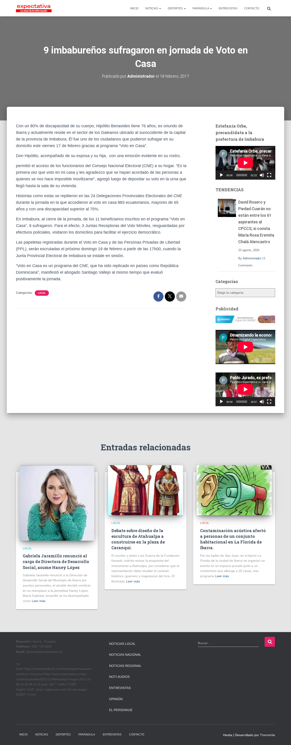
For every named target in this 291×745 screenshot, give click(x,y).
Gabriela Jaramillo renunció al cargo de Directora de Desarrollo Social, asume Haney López (56, 561)
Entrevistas (120, 688)
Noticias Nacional (125, 654)
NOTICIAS (152, 8)
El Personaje (121, 710)
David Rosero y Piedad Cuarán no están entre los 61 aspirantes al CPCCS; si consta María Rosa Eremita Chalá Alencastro (256, 222)
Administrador (252, 258)
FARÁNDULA (201, 8)
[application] (245, 163)
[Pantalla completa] (269, 175)
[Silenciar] (262, 175)
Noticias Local (122, 643)
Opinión (116, 699)
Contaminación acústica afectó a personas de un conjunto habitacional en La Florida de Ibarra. (233, 539)
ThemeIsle (267, 735)
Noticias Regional (125, 666)
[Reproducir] (221, 175)
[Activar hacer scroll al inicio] (282, 736)
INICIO (134, 8)
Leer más (38, 601)
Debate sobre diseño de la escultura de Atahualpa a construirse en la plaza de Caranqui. (138, 539)
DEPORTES (175, 8)
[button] (160, 8)
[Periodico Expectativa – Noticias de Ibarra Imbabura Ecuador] (34, 8)
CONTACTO (251, 8)
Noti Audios (119, 677)
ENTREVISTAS (228, 8)
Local (42, 293)
